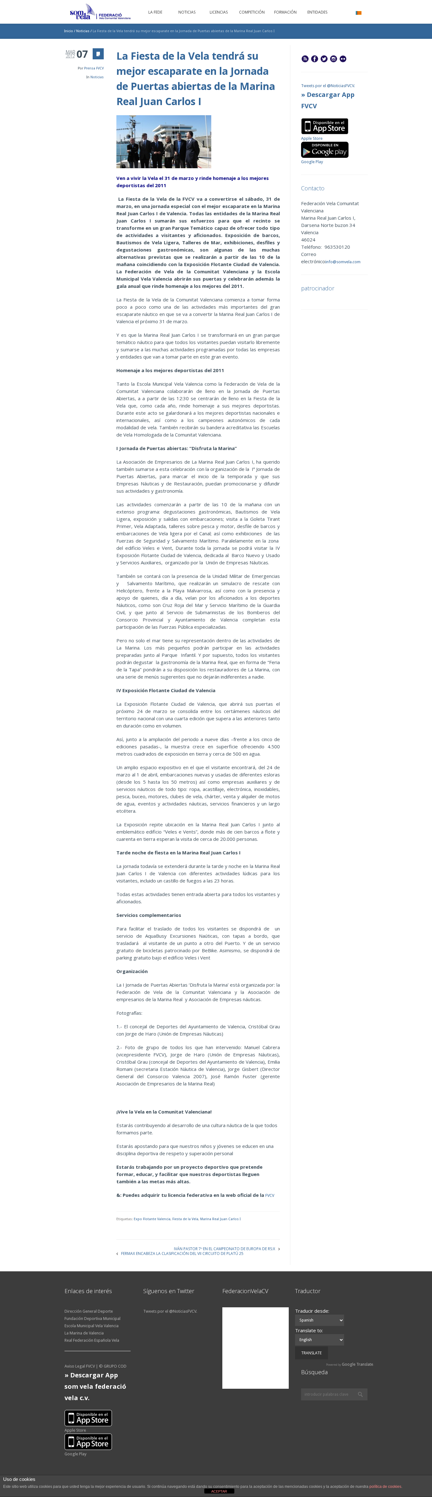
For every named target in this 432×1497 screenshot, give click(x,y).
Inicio (68, 31)
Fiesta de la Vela (185, 1219)
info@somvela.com (342, 261)
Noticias (82, 31)
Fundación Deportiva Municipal (92, 1318)
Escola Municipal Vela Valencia (92, 1325)
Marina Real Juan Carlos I (220, 1219)
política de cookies (385, 1486)
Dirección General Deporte (89, 1311)
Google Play (312, 161)
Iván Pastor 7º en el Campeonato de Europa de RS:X (224, 1248)
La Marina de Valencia (84, 1333)
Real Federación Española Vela (92, 1340)
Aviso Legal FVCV (80, 1366)
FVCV (270, 1195)
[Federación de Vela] (100, 12)
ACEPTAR (219, 1491)
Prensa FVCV (94, 68)
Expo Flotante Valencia (152, 1219)
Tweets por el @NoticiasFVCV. (328, 85)
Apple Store (312, 138)
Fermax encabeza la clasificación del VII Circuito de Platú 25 (182, 1253)
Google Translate (357, 1364)
